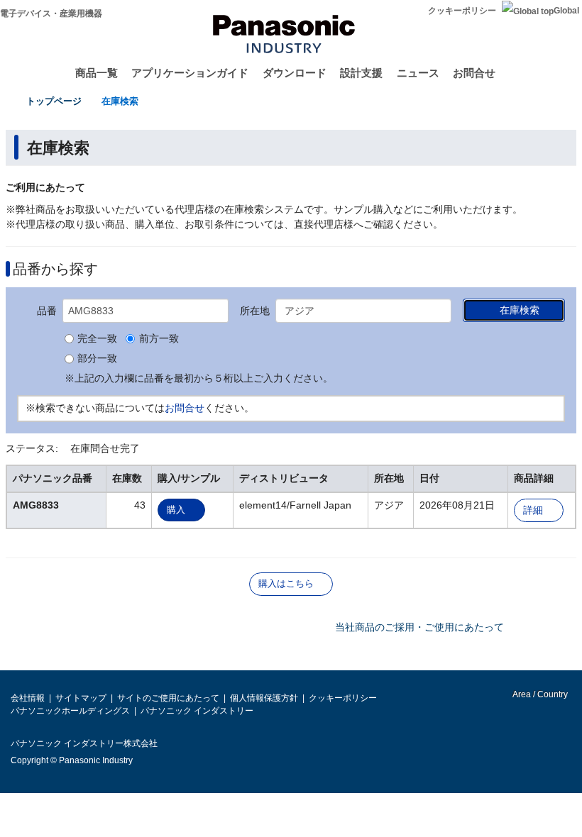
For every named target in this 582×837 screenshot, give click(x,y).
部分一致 (97, 359)
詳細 (533, 510)
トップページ (54, 101)
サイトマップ (80, 698)
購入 (176, 509)
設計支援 (361, 73)
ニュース (418, 73)
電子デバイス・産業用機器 (51, 13)
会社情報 (28, 698)
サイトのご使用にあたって (168, 698)
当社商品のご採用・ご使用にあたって (419, 627)
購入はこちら (286, 583)
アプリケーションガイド (189, 73)
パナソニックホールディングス (70, 711)
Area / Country (539, 694)
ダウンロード (294, 73)
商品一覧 (96, 73)
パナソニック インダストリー (197, 711)
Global (566, 11)
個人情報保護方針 (264, 698)
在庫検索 (119, 101)
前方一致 (158, 339)
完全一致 (97, 339)
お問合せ (474, 73)
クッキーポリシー (462, 11)
